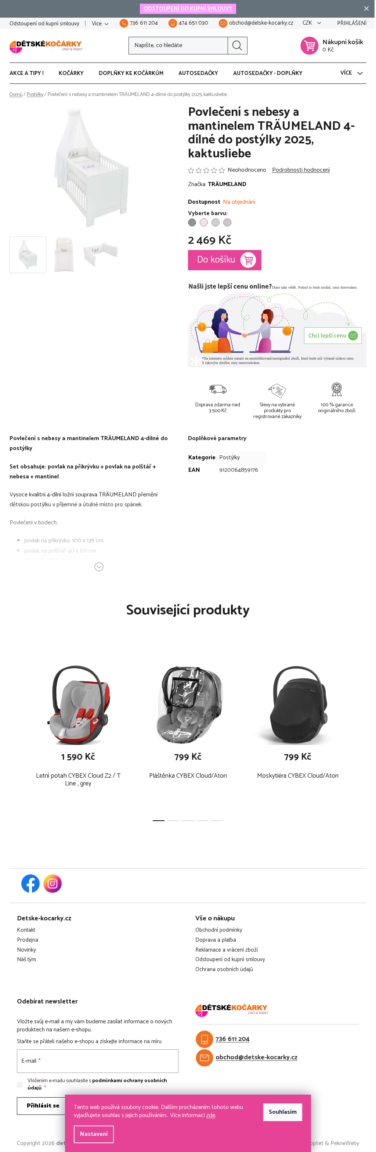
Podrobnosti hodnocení (301, 170)
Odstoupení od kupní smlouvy (44, 23)
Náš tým (26, 960)
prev (15, 740)
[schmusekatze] (227, 222)
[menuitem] (30, 73)
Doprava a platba (215, 940)
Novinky (26, 950)
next (360, 740)
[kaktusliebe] (192, 222)
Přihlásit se (43, 1106)
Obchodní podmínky (218, 930)
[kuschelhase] (216, 222)
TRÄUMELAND (227, 184)
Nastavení (94, 1134)
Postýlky (229, 458)
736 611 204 (233, 1039)
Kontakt (26, 930)
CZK (308, 23)
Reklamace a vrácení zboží (226, 950)
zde (210, 1115)
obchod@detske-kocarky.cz (256, 1057)
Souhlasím (283, 1112)
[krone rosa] (204, 222)
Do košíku (216, 260)
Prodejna (27, 940)
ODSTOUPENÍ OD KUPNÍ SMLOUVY (188, 8)
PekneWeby (344, 1143)
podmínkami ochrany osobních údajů (97, 1084)
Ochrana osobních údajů (224, 970)
